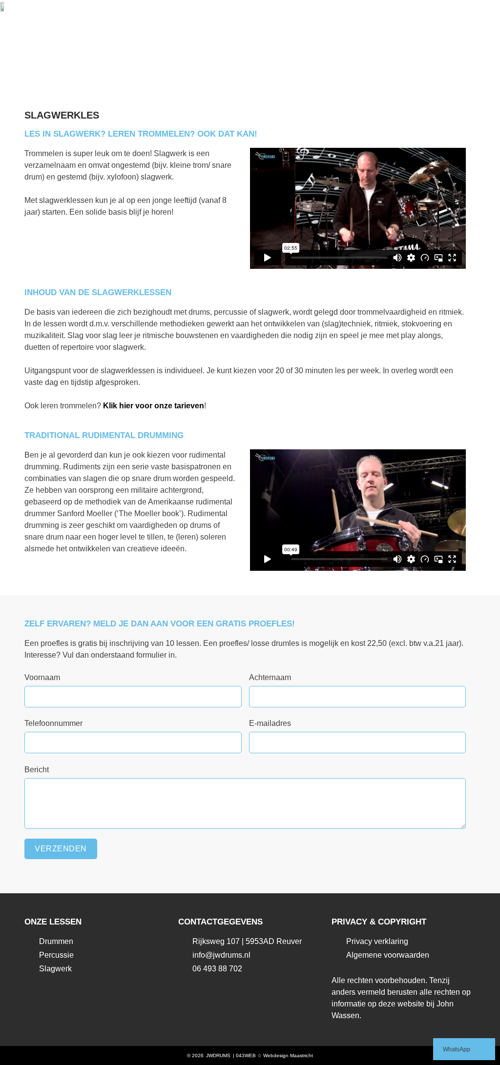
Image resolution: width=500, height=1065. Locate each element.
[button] (478, 8)
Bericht (36, 769)
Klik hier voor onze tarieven (153, 406)
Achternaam (270, 677)
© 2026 (195, 1055)
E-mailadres (270, 723)
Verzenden (61, 848)
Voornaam (42, 677)
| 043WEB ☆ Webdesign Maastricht (273, 1055)
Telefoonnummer (53, 723)
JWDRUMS (218, 1055)
